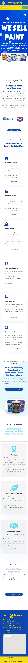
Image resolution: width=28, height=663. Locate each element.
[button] (4, 7)
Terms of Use (21, 661)
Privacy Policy (12, 661)
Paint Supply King (15, 2)
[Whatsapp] (23, 7)
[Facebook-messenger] (26, 7)
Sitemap (5, 661)
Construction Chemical (12, 332)
